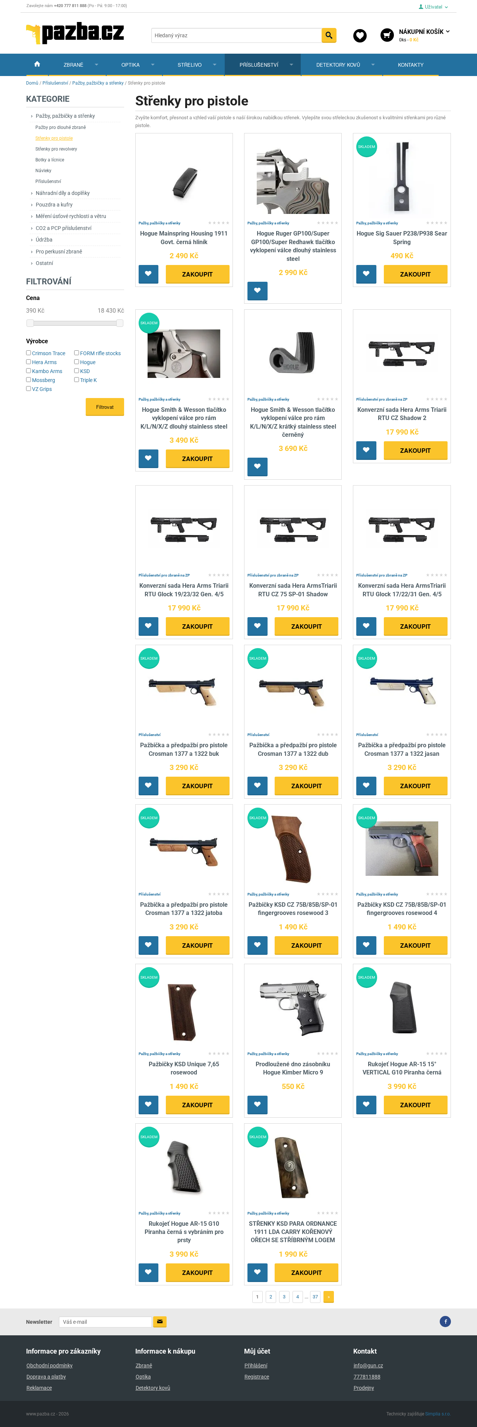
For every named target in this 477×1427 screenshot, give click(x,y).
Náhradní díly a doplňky (63, 193)
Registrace (256, 1377)
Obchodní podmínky (49, 1365)
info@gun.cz (368, 1365)
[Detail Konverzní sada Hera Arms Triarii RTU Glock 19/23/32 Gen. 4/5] (184, 529)
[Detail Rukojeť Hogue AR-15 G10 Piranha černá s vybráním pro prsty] (184, 1167)
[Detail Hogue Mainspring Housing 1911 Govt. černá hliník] (184, 177)
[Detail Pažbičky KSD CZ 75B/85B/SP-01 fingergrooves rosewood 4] (402, 848)
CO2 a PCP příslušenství (63, 228)
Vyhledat (329, 35)
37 (315, 1297)
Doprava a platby (46, 1377)
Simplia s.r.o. (438, 1414)
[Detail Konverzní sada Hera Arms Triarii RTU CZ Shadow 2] (402, 353)
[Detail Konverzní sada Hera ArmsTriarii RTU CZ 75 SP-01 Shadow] (293, 529)
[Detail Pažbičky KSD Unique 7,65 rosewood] (184, 1007)
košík (422, 35)
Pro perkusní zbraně (59, 252)
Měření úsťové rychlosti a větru (71, 216)
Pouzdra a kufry (54, 205)
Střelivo (190, 64)
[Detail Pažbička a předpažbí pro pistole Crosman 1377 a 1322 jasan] (402, 688)
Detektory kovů (338, 64)
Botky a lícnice (49, 159)
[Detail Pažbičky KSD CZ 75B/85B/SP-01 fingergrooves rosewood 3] (293, 848)
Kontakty (411, 64)
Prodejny (364, 1388)
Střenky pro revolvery (56, 149)
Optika (130, 64)
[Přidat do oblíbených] (149, 274)
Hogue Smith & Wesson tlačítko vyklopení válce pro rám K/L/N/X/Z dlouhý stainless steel (183, 418)
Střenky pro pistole (54, 138)
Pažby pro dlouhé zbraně (60, 127)
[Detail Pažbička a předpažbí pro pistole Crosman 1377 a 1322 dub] (293, 688)
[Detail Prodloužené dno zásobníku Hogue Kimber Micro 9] (293, 1007)
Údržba (44, 240)
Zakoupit (197, 274)
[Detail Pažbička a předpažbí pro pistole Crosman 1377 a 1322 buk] (184, 688)
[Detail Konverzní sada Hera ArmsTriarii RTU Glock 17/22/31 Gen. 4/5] (402, 529)
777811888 (367, 1377)
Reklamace (39, 1388)
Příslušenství (259, 64)
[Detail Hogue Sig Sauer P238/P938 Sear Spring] (402, 177)
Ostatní (44, 263)
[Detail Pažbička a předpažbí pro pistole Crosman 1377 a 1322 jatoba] (184, 848)
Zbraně (73, 64)
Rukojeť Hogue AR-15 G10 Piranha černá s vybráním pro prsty (184, 1232)
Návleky (43, 170)
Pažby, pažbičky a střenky (65, 116)
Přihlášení (255, 1365)
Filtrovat (105, 406)
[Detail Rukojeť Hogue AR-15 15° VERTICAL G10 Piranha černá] (402, 1007)
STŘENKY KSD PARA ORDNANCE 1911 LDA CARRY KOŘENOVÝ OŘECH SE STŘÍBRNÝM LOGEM (293, 1232)
